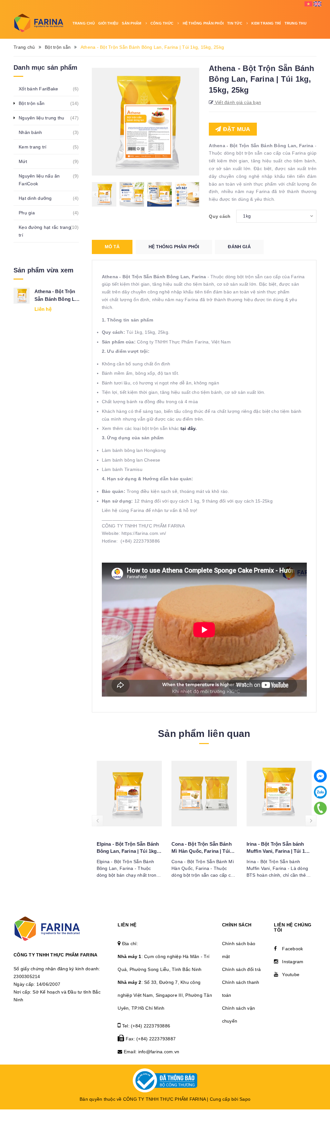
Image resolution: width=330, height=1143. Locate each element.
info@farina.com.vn (159, 1051)
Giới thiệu (108, 23)
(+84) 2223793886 (150, 1025)
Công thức (162, 23)
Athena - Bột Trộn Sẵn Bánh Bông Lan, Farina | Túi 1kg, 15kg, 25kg (58, 296)
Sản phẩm (132, 23)
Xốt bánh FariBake (42, 88)
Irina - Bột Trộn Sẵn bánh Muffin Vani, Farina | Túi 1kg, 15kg (279, 848)
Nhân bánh (34, 132)
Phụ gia (30, 212)
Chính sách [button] (237, 924)
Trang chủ (84, 23)
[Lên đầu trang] (320, 1112)
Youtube (290, 974)
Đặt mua (235, 129)
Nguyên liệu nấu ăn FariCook (49, 179)
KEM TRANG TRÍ (266, 23)
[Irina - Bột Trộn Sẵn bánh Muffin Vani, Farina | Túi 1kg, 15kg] (279, 793)
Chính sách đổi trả (241, 969)
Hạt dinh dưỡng (39, 198)
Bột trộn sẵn (35, 103)
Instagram (292, 961)
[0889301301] (320, 808)
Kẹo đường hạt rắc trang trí (49, 231)
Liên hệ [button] (127, 924)
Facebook (292, 948)
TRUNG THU (295, 23)
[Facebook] (320, 776)
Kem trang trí (36, 146)
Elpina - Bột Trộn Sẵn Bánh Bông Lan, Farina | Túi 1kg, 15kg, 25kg (128, 848)
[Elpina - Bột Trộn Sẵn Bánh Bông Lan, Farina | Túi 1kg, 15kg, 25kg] (129, 793)
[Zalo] (320, 792)
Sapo (244, 1099)
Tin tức (235, 23)
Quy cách (219, 216)
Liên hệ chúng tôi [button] (293, 927)
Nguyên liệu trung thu (45, 117)
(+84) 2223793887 (156, 1038)
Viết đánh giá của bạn (237, 102)
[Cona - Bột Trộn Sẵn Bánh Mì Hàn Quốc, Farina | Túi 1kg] (204, 793)
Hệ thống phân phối (203, 23)
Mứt (26, 161)
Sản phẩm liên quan (204, 733)
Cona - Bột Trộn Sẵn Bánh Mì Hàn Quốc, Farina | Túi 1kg (201, 848)
